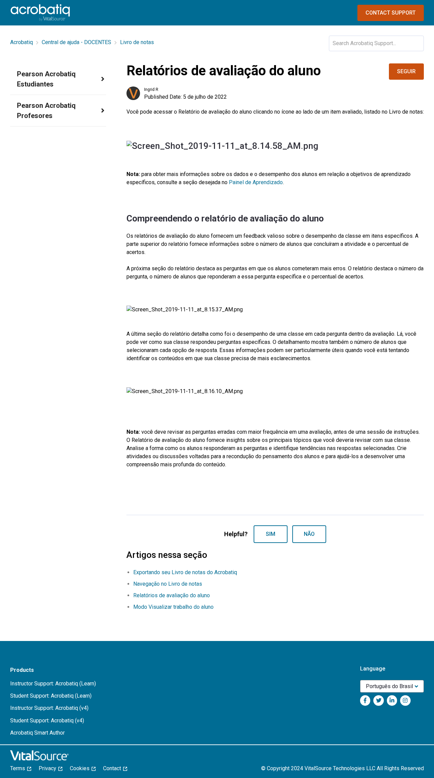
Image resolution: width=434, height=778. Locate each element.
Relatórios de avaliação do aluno (171, 595)
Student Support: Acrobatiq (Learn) (51, 696)
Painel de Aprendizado (256, 182)
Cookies (82, 768)
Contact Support (391, 12)
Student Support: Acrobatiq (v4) (47, 720)
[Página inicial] (40, 13)
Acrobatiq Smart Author (37, 733)
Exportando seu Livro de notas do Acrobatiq (185, 572)
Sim (270, 534)
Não (309, 534)
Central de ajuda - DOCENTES (76, 42)
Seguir (406, 71)
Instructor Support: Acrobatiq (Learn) (53, 683)
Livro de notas (137, 42)
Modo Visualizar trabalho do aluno (173, 607)
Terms (19, 768)
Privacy (49, 768)
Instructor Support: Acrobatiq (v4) (49, 708)
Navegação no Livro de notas (167, 584)
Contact (114, 768)
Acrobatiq (21, 42)
